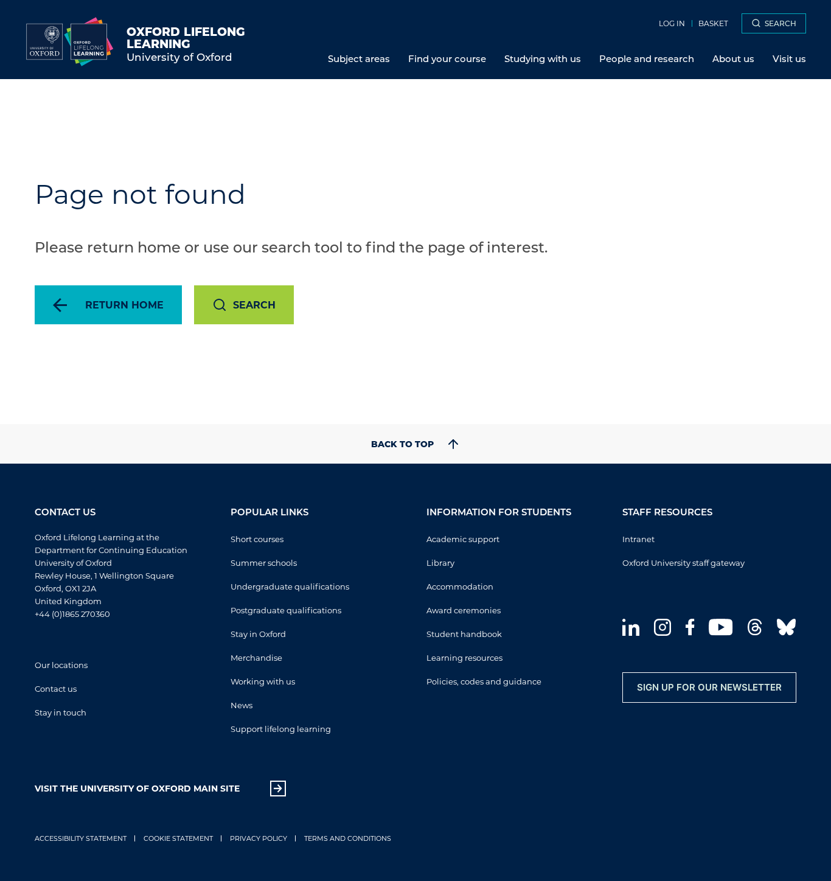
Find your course (447, 58)
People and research (646, 58)
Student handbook (464, 634)
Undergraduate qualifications (290, 586)
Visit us (789, 58)
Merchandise (256, 657)
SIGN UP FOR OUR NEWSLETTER (709, 687)
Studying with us (542, 58)
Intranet (638, 539)
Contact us (56, 688)
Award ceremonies (463, 610)
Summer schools (264, 562)
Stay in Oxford (258, 634)
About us (733, 58)
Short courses (257, 539)
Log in (672, 23)
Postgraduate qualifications (286, 610)
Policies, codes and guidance (483, 681)
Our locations (61, 665)
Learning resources (464, 657)
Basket (713, 23)
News (241, 705)
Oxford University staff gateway (683, 562)
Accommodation (459, 586)
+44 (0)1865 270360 (72, 613)
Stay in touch (60, 712)
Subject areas (359, 58)
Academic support (462, 539)
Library (440, 562)
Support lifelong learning (281, 728)
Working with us (263, 681)
